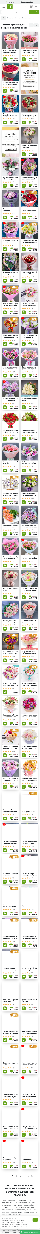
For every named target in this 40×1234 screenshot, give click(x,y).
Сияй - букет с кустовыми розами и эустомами (29, 463)
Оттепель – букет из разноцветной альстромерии (10, 937)
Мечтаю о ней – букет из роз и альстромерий (10, 305)
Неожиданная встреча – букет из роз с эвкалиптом (10, 115)
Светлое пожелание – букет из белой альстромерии (29, 937)
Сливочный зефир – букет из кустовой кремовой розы (10, 843)
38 (32, 119)
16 (12, 720)
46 (13, 245)
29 (31, 498)
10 (13, 55)
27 (31, 55)
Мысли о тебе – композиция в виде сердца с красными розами (10, 811)
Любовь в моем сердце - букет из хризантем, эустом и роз (29, 1127)
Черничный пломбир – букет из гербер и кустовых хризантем (29, 495)
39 (13, 467)
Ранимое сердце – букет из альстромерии (10, 969)
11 (31, 435)
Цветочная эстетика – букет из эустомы (10, 178)
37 (32, 150)
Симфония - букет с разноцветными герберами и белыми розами (10, 748)
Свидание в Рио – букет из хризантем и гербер (10, 653)
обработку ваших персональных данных (14, 1226)
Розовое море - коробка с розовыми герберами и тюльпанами (29, 716)
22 (13, 1099)
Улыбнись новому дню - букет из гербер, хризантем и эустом (10, 1032)
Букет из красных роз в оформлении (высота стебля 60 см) (10, 1096)
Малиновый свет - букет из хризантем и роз (10, 558)
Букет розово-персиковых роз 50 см (10, 526)
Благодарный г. (27, 2)
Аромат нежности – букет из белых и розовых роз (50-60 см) (10, 621)
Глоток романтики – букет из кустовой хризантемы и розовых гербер (29, 684)
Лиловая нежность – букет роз (10, 209)
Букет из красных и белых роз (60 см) (29, 273)
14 (12, 403)
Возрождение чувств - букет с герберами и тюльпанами (29, 1159)
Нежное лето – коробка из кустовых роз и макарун (29, 811)
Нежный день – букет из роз (10, 589)
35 (32, 656)
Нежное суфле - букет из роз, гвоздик (29, 842)
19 (12, 498)
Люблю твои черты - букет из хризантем (29, 1095)
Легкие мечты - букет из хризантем (10, 1158)
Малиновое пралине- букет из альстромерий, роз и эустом (29, 368)
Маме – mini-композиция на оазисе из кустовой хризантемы (29, 1032)
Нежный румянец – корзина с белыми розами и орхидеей (29, 305)
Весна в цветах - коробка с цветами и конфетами (10, 684)
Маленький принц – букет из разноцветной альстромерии (10, 336)
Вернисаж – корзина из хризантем (10, 874)
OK (35, 1219)
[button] (30, 1232)
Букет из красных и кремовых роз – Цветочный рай (29, 115)
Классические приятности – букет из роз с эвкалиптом (29, 210)
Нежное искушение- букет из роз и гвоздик (10, 52)
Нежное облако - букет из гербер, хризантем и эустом (29, 589)
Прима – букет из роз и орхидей (29, 146)
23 (13, 593)
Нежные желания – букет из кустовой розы (29, 874)
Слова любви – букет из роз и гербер (29, 969)
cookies (14, 1218)
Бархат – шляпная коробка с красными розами (10, 906)
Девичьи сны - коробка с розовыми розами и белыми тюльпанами (29, 748)
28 (13, 213)
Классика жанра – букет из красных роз (10, 83)
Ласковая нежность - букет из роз (29, 621)
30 (32, 340)
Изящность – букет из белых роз (10, 1063)
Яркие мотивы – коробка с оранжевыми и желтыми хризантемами (29, 779)
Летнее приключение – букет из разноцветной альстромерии (29, 241)
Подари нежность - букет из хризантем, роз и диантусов (10, 779)
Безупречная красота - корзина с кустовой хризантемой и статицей (10, 495)
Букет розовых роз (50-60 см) (10, 462)
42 (13, 340)
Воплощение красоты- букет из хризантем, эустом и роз (10, 368)
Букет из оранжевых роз (29, 905)
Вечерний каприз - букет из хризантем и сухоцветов (10, 400)
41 (31, 688)
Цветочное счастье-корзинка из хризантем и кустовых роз (29, 526)
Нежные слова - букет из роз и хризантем (29, 557)
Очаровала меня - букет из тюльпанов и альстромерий (29, 1064)
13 (12, 119)
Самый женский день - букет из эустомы (10, 715)
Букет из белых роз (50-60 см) (29, 1000)
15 (12, 435)
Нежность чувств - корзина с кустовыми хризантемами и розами (10, 1127)
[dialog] (25, 7)
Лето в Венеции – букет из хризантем (29, 336)
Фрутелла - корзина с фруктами (10, 1000)
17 (12, 87)
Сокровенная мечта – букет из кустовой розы (29, 653)
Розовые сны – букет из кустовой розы (29, 51)
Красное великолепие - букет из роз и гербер (10, 431)
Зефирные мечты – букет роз (10, 241)
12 (12, 909)
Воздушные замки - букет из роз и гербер (29, 178)
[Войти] (36, 7)
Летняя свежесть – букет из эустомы (10, 273)
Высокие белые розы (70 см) (29, 399)
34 (32, 277)
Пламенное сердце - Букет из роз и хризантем (29, 431)
